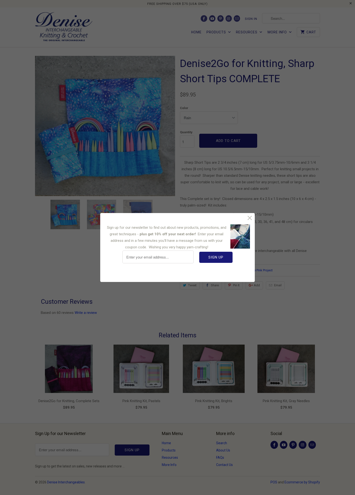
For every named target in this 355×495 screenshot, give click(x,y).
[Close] (250, 218)
